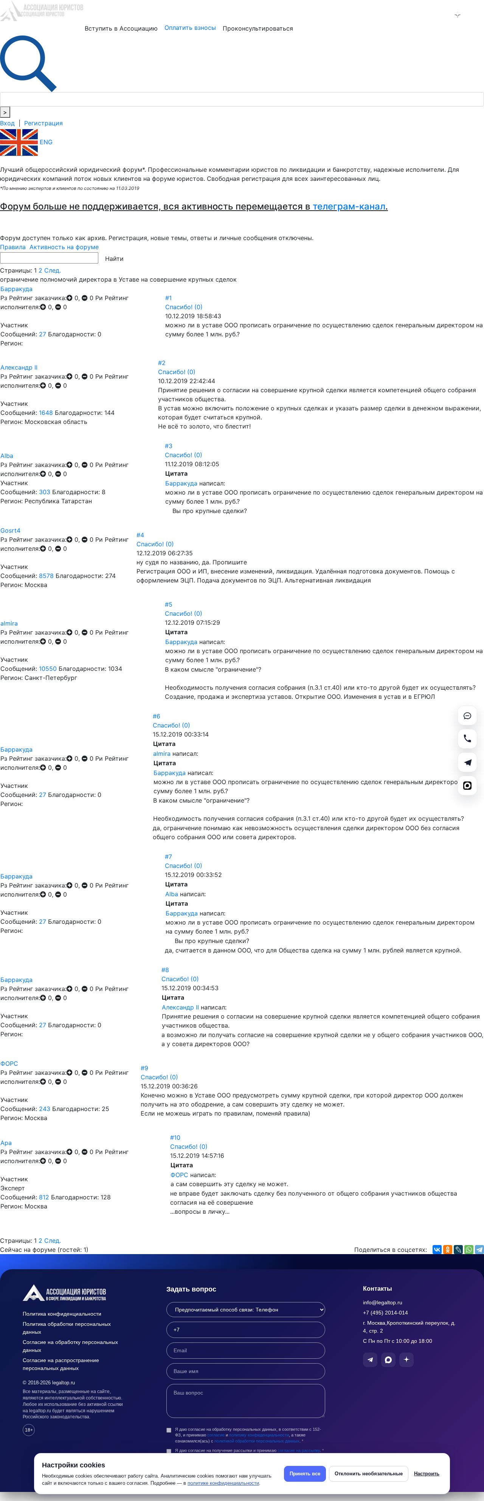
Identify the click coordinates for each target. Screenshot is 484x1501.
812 (44, 1197)
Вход (7, 123)
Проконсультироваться (258, 28)
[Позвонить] (467, 739)
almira (9, 623)
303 (44, 492)
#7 (168, 856)
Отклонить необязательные (369, 1473)
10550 (48, 668)
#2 (162, 363)
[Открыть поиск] (28, 63)
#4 (140, 535)
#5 (168, 604)
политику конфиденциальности (259, 1435)
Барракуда (16, 289)
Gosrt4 (10, 530)
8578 (46, 575)
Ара (6, 1143)
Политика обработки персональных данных (67, 1328)
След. (52, 270)
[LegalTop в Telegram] (418, 15)
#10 (175, 1137)
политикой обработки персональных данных (256, 1441)
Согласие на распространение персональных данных (61, 1364)
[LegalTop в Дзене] (457, 15)
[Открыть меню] (477, 14)
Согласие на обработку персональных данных (70, 1346)
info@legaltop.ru (382, 1302)
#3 (168, 446)
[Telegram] (479, 1249)
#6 (156, 716)
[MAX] (467, 785)
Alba (6, 455)
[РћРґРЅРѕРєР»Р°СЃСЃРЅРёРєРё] (447, 1249)
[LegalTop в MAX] (438, 15)
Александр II (18, 367)
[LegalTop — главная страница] (76, 1292)
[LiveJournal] (458, 1249)
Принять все (305, 1473)
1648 (46, 412)
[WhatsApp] (468, 1249)
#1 (168, 298)
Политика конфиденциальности (62, 1314)
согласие (216, 1435)
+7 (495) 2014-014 (385, 1313)
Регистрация (43, 123)
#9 (144, 1068)
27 (42, 334)
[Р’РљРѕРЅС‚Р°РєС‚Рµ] (437, 1249)
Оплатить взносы (190, 27)
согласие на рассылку (299, 1450)
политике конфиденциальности (223, 1483)
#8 (165, 970)
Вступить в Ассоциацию (121, 28)
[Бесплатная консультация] (467, 715)
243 (44, 1109)
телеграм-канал (349, 206)
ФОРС (9, 1063)
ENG (45, 142)
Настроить (426, 1473)
